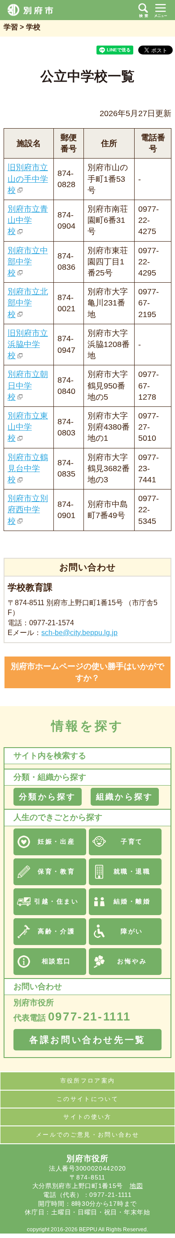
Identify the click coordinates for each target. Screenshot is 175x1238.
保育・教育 (56, 871)
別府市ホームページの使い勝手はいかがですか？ (87, 672)
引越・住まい (56, 901)
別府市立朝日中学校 (28, 385)
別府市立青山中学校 (28, 220)
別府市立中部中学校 (28, 261)
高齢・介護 (56, 931)
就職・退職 (132, 871)
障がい (132, 931)
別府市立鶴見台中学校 (28, 468)
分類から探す (47, 796)
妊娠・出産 (56, 841)
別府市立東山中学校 (28, 427)
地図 (136, 1185)
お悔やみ (132, 961)
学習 (11, 27)
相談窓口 (56, 961)
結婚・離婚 (132, 901)
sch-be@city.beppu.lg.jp (79, 632)
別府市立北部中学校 (28, 302)
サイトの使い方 (87, 1116)
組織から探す (124, 796)
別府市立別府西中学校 (28, 509)
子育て (132, 841)
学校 (33, 27)
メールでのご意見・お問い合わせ (87, 1134)
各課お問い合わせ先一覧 (87, 1040)
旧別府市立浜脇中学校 (28, 344)
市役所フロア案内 (87, 1080)
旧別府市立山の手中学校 (28, 178)
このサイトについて (87, 1099)
